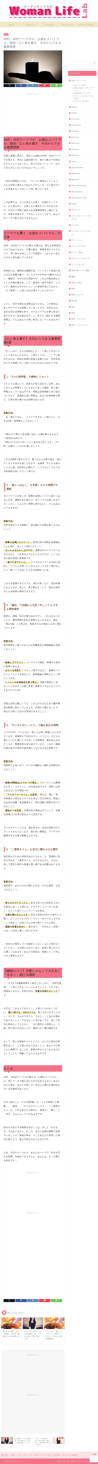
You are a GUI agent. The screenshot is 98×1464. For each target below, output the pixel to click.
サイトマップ (68, 25)
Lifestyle (75, 131)
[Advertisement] (33, 113)
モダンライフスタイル (80, 258)
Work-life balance (79, 186)
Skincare (75, 155)
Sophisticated (77, 167)
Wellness (75, 180)
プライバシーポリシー (86, 25)
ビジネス (75, 225)
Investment (76, 125)
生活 (73, 307)
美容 (73, 313)
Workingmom (77, 192)
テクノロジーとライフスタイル (81, 217)
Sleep (73, 161)
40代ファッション (78, 81)
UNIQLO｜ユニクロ (82, 93)
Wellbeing (75, 173)
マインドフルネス (78, 246)
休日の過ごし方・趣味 (80, 270)
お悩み (74, 204)
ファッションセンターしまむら (84, 97)
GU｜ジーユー (80, 85)
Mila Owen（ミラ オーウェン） (84, 89)
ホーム (11, 25)
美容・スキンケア (78, 319)
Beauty (74, 107)
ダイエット (30, 25)
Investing (75, 119)
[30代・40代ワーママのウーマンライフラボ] (49, 18)
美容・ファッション (79, 325)
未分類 (74, 301)
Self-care (75, 143)
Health (74, 113)
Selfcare (75, 149)
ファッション (49, 25)
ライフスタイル (77, 264)
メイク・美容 (76, 252)
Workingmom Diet (79, 198)
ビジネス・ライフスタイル (81, 232)
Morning (75, 137)
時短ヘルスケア (77, 295)
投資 (73, 289)
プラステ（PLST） (82, 101)
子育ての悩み (76, 283)
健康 (6, 34)
